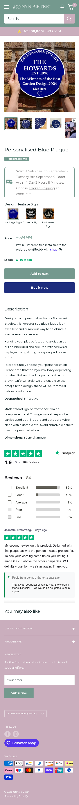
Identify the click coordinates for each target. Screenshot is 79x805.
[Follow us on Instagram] (16, 734)
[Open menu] (6, 7)
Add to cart (39, 274)
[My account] (62, 7)
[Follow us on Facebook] (7, 734)
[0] (71, 7)
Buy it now (39, 288)
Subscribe (19, 693)
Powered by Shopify (16, 796)
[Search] (69, 19)
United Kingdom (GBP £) (22, 713)
